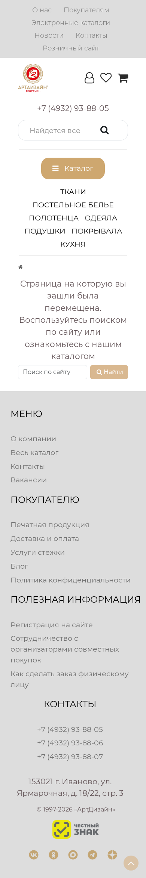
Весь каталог (34, 452)
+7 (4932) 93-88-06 (70, 742)
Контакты (27, 466)
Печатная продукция (49, 524)
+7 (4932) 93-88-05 (70, 729)
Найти (113, 371)
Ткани (73, 191)
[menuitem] (42, 10)
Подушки (45, 230)
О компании (33, 438)
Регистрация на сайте (51, 624)
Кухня (73, 243)
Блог (19, 566)
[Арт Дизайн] (33, 78)
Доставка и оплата (44, 538)
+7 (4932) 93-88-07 (70, 756)
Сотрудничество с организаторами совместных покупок (64, 649)
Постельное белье (73, 204)
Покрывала (97, 230)
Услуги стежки (37, 552)
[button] (73, 130)
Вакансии (28, 479)
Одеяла (101, 217)
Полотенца (54, 217)
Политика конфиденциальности (70, 579)
